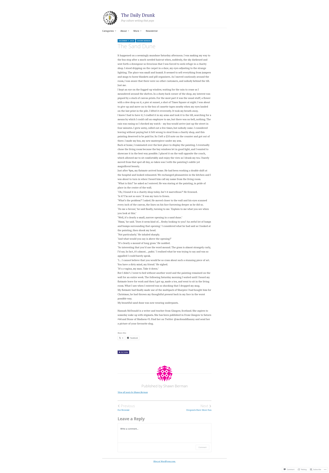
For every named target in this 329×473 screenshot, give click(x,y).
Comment (202, 447)
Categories (108, 30)
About (123, 30)
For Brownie (126, 407)
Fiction (124, 352)
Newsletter (152, 30)
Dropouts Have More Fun (198, 407)
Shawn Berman (144, 41)
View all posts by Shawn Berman (133, 392)
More (136, 30)
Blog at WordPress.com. (164, 461)
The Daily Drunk (138, 15)
